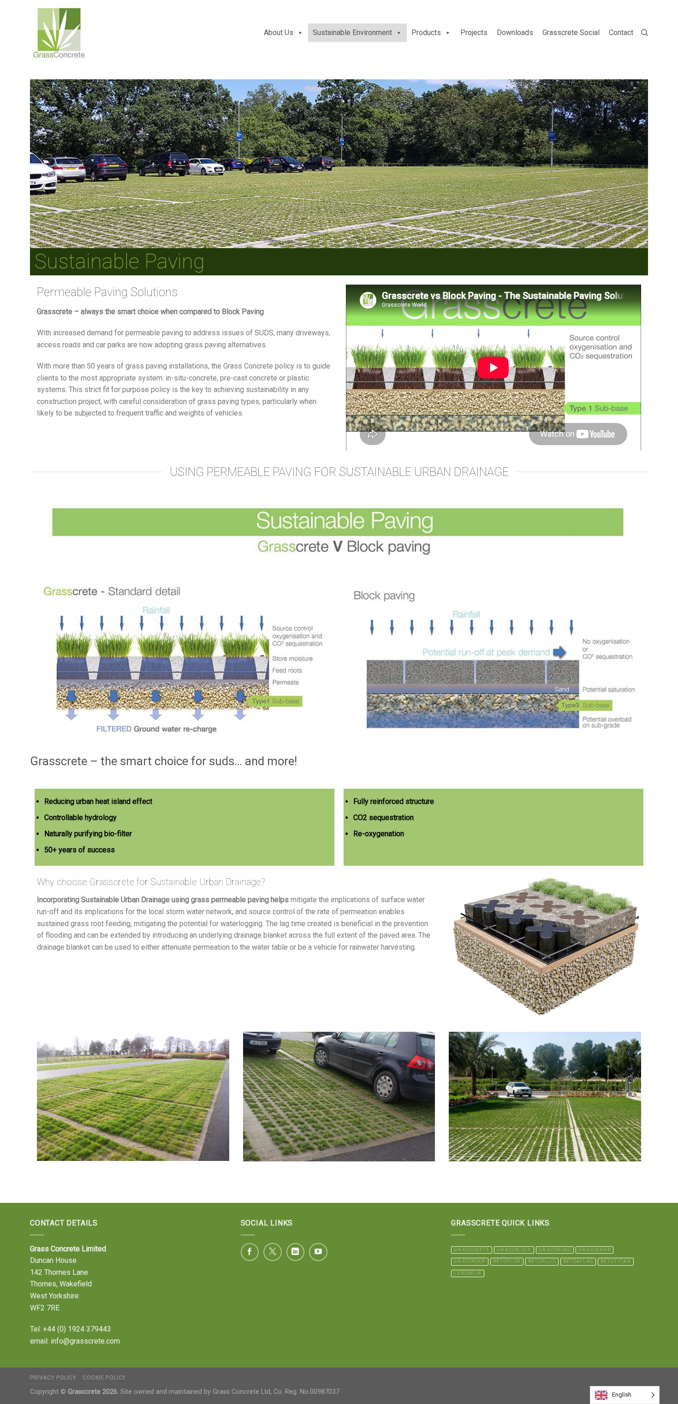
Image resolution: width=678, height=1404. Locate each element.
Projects (474, 32)
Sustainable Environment (352, 32)
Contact (621, 32)
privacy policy (53, 1377)
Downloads (515, 32)
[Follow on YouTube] (318, 1252)
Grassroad (555, 1250)
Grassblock (514, 1250)
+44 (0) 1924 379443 (77, 1329)
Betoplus (542, 1261)
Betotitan (616, 1261)
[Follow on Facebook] (250, 1252)
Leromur (468, 1273)
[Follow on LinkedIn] (295, 1252)
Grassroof (470, 1261)
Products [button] (426, 32)
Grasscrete (471, 1250)
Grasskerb (594, 1250)
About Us (278, 32)
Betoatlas (578, 1261)
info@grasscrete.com (85, 1341)
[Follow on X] (272, 1252)
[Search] (644, 33)
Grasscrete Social (571, 32)
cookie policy (104, 1377)
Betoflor (507, 1261)
